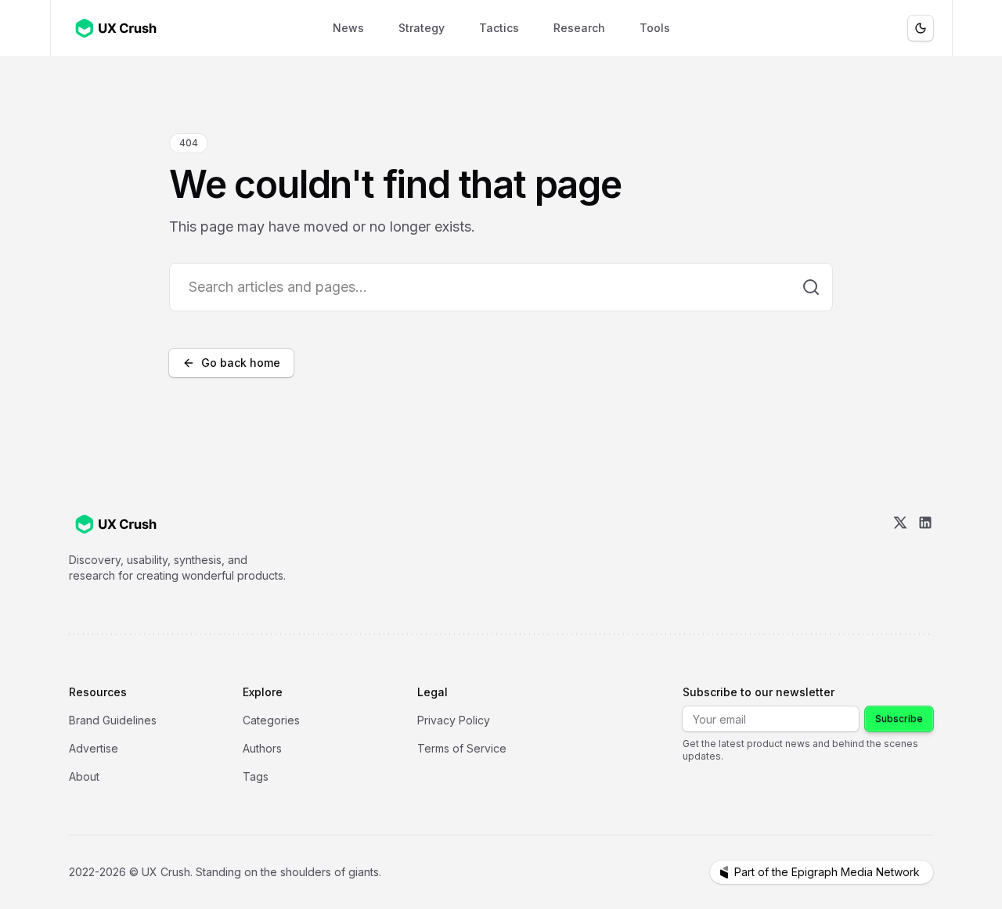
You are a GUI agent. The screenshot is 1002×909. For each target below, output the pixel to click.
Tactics (499, 27)
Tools (655, 27)
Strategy (421, 27)
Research (579, 27)
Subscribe (899, 718)
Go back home (240, 362)
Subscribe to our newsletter (758, 692)
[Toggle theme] (920, 28)
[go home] (116, 524)
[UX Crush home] (119, 28)
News (348, 27)
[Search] (811, 287)
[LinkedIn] (925, 549)
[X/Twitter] (900, 549)
